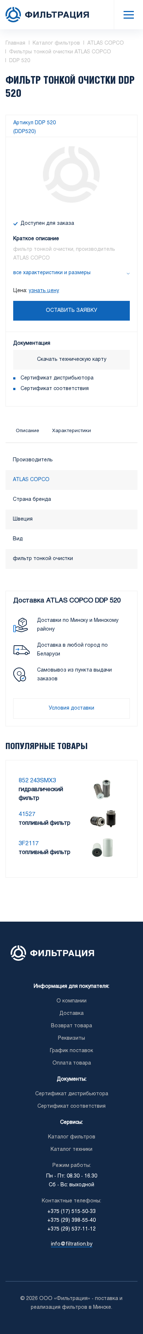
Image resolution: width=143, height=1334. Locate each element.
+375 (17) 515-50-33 (71, 1211)
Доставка (71, 1013)
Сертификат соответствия (55, 388)
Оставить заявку (71, 310)
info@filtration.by (71, 1244)
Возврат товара (71, 1026)
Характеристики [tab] (71, 431)
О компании (71, 1001)
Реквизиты (71, 1038)
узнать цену (44, 290)
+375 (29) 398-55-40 (71, 1220)
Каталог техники (71, 1149)
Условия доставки (71, 708)
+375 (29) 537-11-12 (71, 1229)
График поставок (71, 1050)
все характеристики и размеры (52, 273)
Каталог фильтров (71, 1137)
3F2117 (28, 843)
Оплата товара (71, 1063)
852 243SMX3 (37, 780)
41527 (27, 814)
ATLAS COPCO (31, 479)
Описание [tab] (27, 431)
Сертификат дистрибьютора (57, 378)
